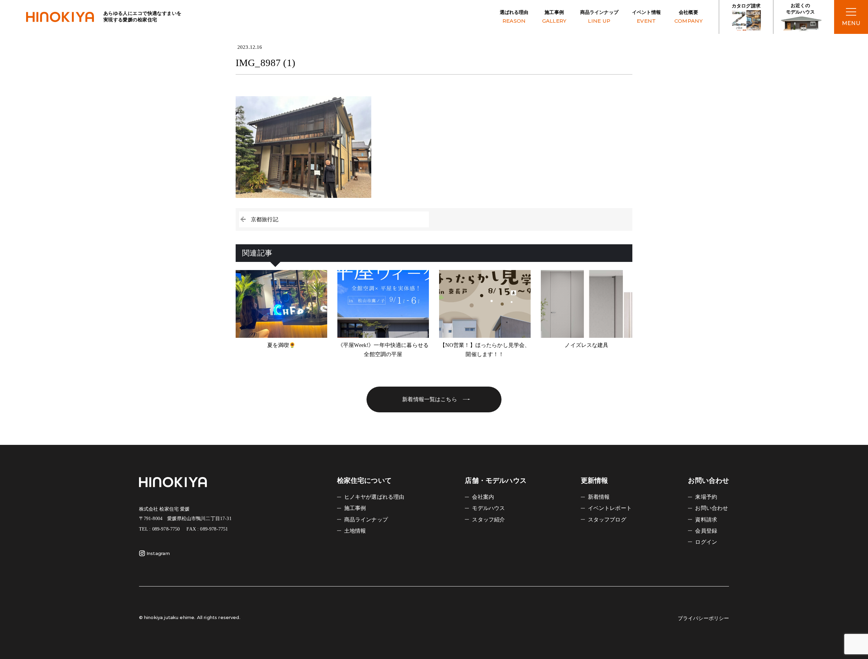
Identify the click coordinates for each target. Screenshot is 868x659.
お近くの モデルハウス (800, 9)
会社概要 (688, 17)
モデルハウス (488, 508)
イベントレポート (610, 508)
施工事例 (554, 17)
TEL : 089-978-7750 (159, 529)
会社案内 (483, 497)
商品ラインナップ (599, 17)
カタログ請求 (746, 5)
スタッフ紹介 (488, 519)
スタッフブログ (607, 519)
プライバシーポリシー (703, 618)
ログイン (706, 542)
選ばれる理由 (514, 17)
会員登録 (706, 531)
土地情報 (355, 531)
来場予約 (706, 497)
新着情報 (599, 497)
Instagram (158, 553)
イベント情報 (646, 17)
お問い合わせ (711, 508)
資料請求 (706, 519)
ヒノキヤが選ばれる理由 (374, 497)
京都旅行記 (264, 219)
